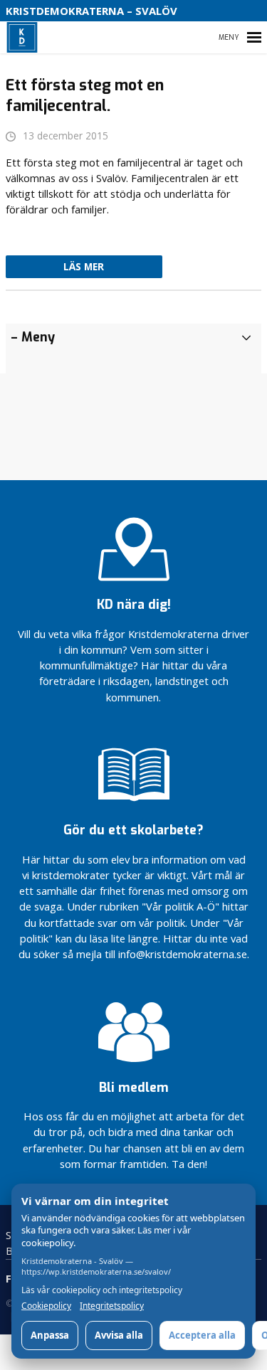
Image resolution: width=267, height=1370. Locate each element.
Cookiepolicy (46, 1306)
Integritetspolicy (112, 1306)
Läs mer (83, 266)
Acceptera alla (202, 1335)
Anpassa (50, 1335)
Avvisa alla (119, 1335)
